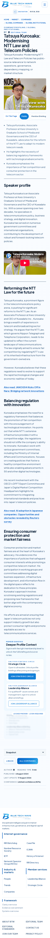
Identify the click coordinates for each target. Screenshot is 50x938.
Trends (7, 885)
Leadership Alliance (37, 879)
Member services (37, 869)
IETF (6, 856)
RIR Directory (33, 862)
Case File (31, 843)
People (7, 879)
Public (24, 116)
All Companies (28, 761)
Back (9, 761)
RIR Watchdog (10, 843)
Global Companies (14, 23)
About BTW (8, 921)
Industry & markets (10, 871)
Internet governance (15, 834)
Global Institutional (36, 23)
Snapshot (11, 752)
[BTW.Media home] (17, 4)
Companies (26, 19)
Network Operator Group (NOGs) (12, 862)
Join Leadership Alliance (24, 704)
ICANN (30, 849)
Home (6, 19)
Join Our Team (10, 933)
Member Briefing (38, 116)
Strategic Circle (35, 885)
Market (15, 19)
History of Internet (35, 856)
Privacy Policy (34, 933)
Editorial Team (34, 921)
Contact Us (32, 927)
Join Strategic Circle (22, 676)
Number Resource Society (12, 849)
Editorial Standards (8, 927)
